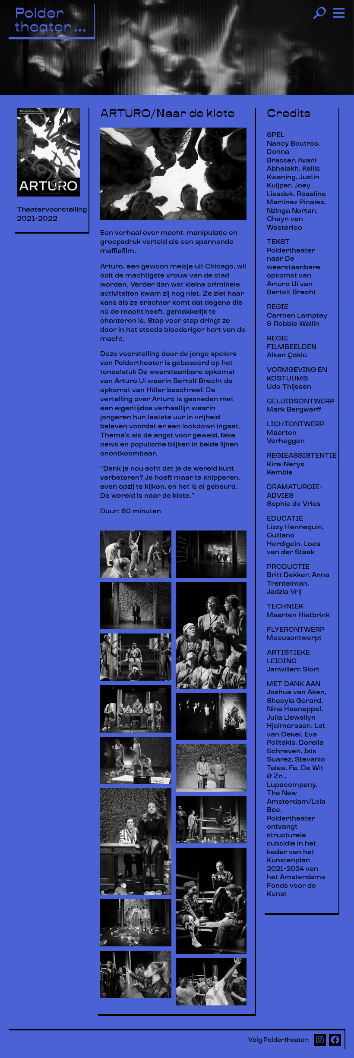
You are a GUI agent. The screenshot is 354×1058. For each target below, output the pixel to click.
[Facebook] (335, 1040)
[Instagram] (320, 1040)
